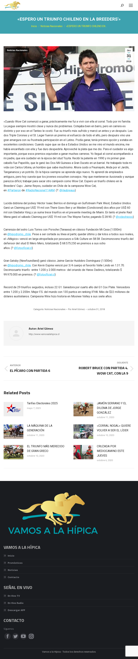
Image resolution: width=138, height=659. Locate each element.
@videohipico (124, 217)
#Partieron (14, 190)
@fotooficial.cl (23, 248)
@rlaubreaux (67, 190)
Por (76, 309)
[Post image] (13, 409)
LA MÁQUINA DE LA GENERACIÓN (39, 428)
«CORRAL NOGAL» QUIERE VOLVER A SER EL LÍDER (114, 428)
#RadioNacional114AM (40, 190)
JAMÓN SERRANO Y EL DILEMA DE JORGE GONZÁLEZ (111, 408)
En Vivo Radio (16, 603)
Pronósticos (15, 562)
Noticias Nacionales (17, 50)
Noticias (13, 570)
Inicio (11, 555)
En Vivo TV (14, 595)
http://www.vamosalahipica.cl (44, 334)
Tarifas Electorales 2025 (42, 403)
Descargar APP (16, 610)
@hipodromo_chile (19, 234)
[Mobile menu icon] (130, 5)
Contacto (13, 577)
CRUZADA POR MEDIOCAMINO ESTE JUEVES (110, 451)
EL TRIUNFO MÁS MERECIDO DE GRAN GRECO (45, 449)
